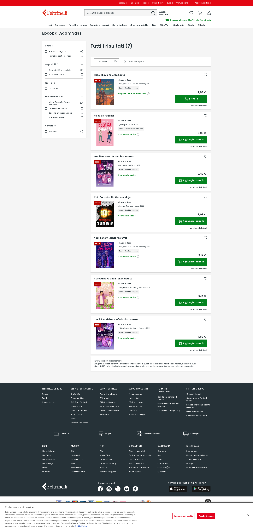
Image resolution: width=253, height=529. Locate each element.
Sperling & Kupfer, (125, 124)
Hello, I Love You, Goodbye (109, 75)
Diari (159, 455)
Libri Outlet (46, 455)
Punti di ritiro (158, 3)
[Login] (208, 13)
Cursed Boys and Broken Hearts (113, 278)
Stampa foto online (79, 422)
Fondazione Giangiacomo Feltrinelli (198, 406)
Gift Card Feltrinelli (79, 402)
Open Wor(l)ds (164, 467)
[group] (168, 20)
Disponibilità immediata (60, 70)
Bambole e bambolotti (139, 467)
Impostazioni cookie (183, 515)
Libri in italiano (48, 451)
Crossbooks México (58, 108)
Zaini (160, 459)
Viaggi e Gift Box (193, 459)
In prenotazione (56, 74)
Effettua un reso (135, 402)
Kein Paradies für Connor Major (113, 197)
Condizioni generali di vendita (167, 398)
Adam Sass (125, 80)
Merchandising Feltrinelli (197, 455)
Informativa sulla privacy (169, 410)
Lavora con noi (48, 402)
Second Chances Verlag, (128, 206)
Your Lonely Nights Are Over (110, 238)
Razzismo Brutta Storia (196, 415)
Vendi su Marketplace (109, 406)
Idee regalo (191, 451)
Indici (73, 418)
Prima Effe (104, 414)
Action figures (135, 471)
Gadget (189, 463)
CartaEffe (123, 3)
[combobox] (120, 12)
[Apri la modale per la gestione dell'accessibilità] (208, 502)
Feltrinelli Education (195, 411)
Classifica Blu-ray (108, 463)
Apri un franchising (108, 394)
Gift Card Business (108, 402)
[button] (153, 13)
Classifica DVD (106, 459)
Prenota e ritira (77, 398)
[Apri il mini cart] (200, 13)
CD (72, 451)
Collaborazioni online (109, 410)
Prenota (193, 98)
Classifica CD (77, 459)
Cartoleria (162, 451)
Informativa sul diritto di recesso (168, 405)
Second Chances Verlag (60, 113)
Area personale (135, 394)
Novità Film (105, 455)
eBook (45, 467)
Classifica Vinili (78, 471)
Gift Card (135, 3)
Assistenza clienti (203, 3)
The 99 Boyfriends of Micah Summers (116, 319)
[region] (126, 515)
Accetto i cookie (206, 515)
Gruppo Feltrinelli (193, 394)
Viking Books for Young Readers (59, 103)
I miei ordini (134, 398)
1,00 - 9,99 (53, 88)
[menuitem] (49, 25)
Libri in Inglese (48, 459)
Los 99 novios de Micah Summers (114, 156)
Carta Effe (75, 394)
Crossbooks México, (126, 165)
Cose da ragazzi (104, 115)
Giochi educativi (136, 459)
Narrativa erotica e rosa (60, 56)
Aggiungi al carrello (193, 139)
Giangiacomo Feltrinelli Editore (196, 399)
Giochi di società (136, 463)
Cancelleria (163, 463)
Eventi (170, 3)
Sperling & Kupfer (57, 117)
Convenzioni (182, 3)
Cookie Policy (81, 526)
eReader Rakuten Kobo (196, 467)
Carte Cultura (77, 406)
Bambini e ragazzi (57, 51)
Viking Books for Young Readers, (132, 84)
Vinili (73, 463)
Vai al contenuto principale (54, 3)
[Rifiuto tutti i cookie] (248, 515)
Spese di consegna (137, 414)
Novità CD (75, 455)
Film (102, 451)
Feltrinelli (53, 131)
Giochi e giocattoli (137, 451)
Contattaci (134, 410)
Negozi (146, 3)
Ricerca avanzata (163, 13)
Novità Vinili (76, 467)
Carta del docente (79, 410)
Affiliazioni (104, 398)
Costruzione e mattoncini (140, 455)
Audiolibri (46, 471)
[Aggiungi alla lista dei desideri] (206, 75)
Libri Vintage (47, 463)
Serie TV (103, 467)
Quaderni (162, 471)
